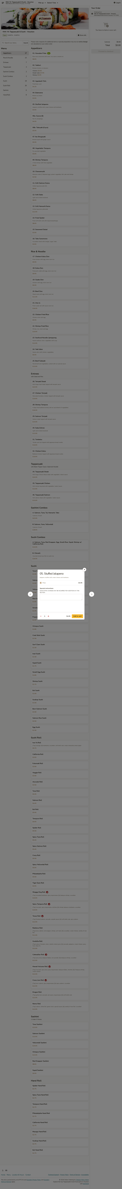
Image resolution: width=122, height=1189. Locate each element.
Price (44, 583)
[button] (30, 596)
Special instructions (46, 588)
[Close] (84, 569)
